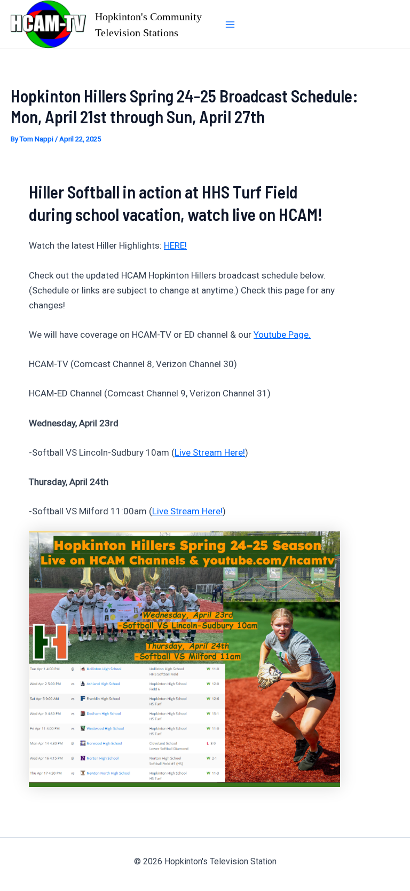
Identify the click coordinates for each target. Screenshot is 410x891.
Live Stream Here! (210, 452)
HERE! (175, 245)
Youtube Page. (282, 334)
